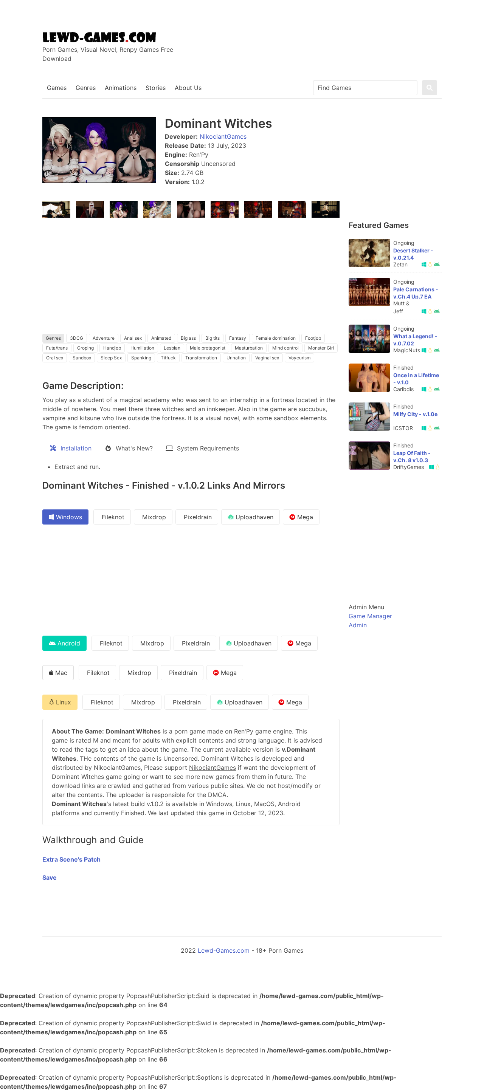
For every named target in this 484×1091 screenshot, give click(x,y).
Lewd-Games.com (224, 950)
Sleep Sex (111, 358)
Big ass (188, 338)
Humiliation (142, 348)
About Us (188, 87)
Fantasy (237, 338)
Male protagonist (207, 348)
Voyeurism (299, 358)
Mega (304, 517)
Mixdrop (153, 517)
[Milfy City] (369, 416)
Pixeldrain (197, 517)
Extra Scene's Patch (71, 859)
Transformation (201, 358)
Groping (85, 348)
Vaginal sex (267, 358)
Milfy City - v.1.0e (415, 414)
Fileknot (112, 517)
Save (49, 877)
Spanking (141, 358)
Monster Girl (321, 348)
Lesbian (172, 348)
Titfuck (168, 358)
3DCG (76, 338)
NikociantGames (223, 136)
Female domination (276, 338)
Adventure (104, 338)
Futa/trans (57, 348)
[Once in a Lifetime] (369, 378)
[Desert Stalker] (369, 253)
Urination (236, 358)
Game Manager (370, 616)
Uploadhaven (253, 517)
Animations (121, 87)
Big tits (212, 338)
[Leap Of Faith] (369, 455)
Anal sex (133, 338)
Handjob (112, 348)
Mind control (285, 348)
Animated (161, 338)
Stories (156, 87)
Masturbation (249, 348)
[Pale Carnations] (369, 292)
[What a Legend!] (369, 339)
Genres (86, 87)
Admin (358, 625)
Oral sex (54, 358)
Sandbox (82, 358)
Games (57, 87)
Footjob (313, 338)
